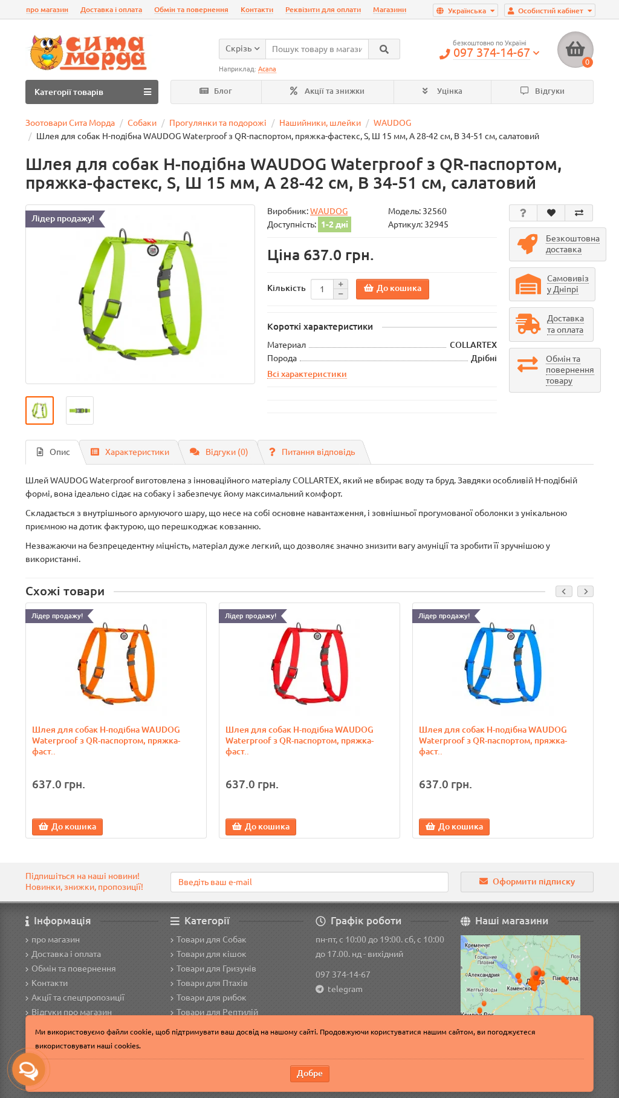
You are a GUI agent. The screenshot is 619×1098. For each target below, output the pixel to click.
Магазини (389, 9)
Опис (60, 452)
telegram (343, 989)
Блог (222, 91)
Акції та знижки (334, 91)
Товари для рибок (212, 997)
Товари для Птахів (212, 983)
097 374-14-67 (343, 974)
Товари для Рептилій (217, 1012)
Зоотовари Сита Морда (70, 123)
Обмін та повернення (191, 9)
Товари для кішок (212, 954)
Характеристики (137, 452)
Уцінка (448, 91)
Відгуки (549, 91)
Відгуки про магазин (71, 1012)
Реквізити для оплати (323, 9)
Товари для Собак (212, 939)
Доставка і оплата (111, 9)
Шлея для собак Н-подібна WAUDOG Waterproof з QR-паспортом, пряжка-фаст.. (106, 740)
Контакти (257, 9)
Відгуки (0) (227, 452)
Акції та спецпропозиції (78, 997)
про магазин (47, 9)
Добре (310, 1073)
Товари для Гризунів (216, 968)
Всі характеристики (307, 374)
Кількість (286, 288)
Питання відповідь (318, 452)
